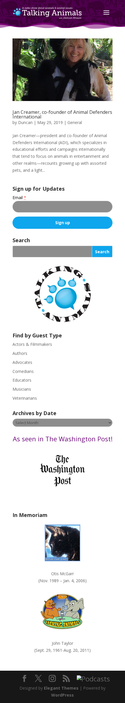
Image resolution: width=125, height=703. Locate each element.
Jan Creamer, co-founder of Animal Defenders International (62, 114)
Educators (21, 380)
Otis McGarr (62, 573)
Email (19, 197)
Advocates (22, 362)
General (74, 122)
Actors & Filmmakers (32, 344)
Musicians (21, 389)
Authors (19, 353)
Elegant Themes (61, 688)
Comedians (23, 371)
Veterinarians (24, 398)
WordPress (62, 695)
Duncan (25, 122)
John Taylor (62, 643)
